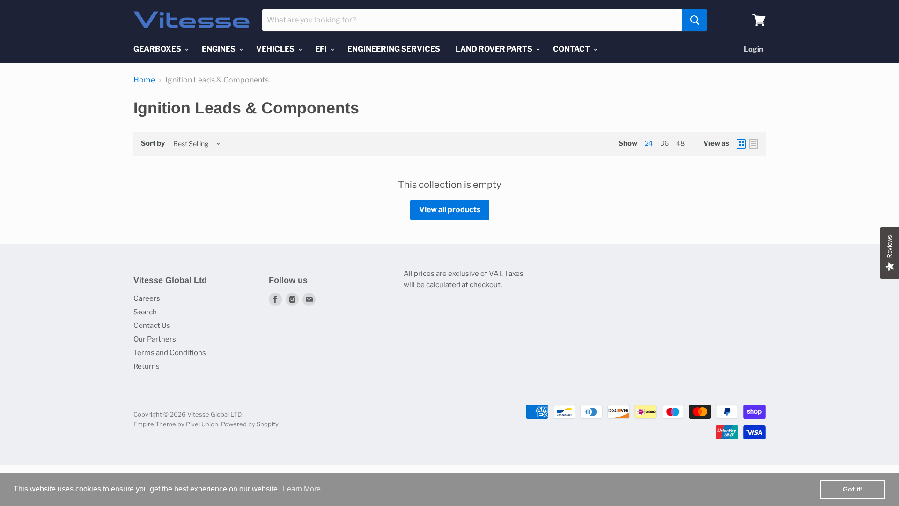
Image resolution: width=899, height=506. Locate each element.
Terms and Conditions (169, 353)
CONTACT (572, 49)
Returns (146, 366)
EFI (321, 49)
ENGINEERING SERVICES (393, 49)
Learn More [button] (302, 489)
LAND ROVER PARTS (495, 49)
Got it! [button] (853, 489)
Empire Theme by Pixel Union (175, 424)
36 (664, 143)
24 (649, 143)
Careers (146, 298)
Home (144, 80)
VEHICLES (276, 49)
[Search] (694, 20)
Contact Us (151, 325)
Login (753, 49)
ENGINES (219, 49)
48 (680, 143)
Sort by (153, 144)
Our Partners (154, 339)
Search (145, 312)
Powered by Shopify (250, 424)
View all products (449, 209)
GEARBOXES (158, 49)
